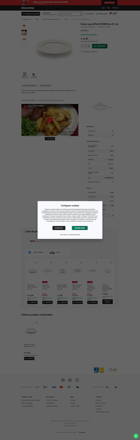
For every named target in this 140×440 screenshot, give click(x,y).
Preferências (59, 228)
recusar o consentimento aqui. (71, 235)
